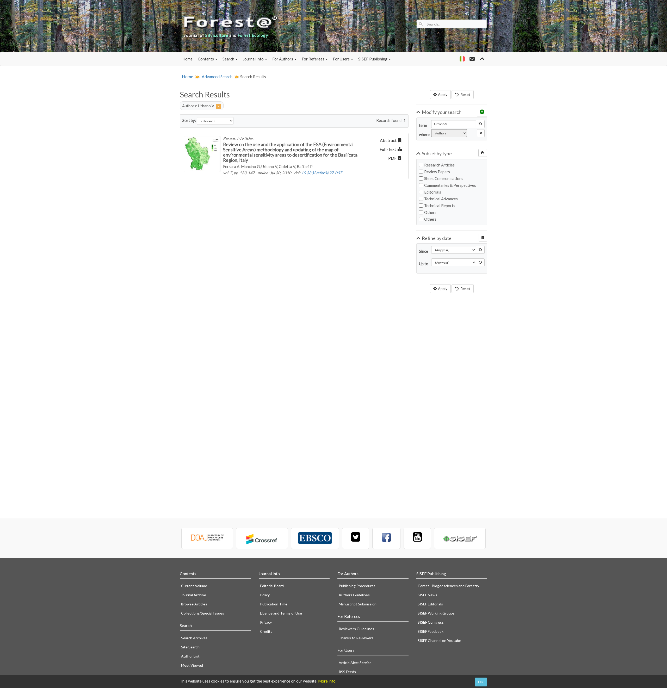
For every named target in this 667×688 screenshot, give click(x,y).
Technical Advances (441, 198)
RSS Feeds (347, 672)
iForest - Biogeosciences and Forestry (448, 586)
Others (430, 212)
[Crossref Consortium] (262, 538)
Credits (266, 631)
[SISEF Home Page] (460, 538)
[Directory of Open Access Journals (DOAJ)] (207, 538)
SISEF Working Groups (436, 613)
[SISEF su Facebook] (386, 538)
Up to (423, 263)
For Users (341, 59)
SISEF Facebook (430, 631)
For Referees (313, 59)
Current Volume (194, 586)
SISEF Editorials (430, 604)
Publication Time (273, 604)
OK (481, 682)
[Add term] (482, 112)
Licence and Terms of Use (281, 613)
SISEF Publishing (373, 59)
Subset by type (437, 153)
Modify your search (441, 112)
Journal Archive (193, 595)
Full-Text (389, 149)
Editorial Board (272, 586)
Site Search (190, 647)
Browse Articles (194, 604)
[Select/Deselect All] (482, 153)
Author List (190, 656)
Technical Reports (439, 205)
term (423, 125)
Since (423, 251)
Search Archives (194, 638)
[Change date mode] (483, 237)
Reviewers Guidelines (356, 629)
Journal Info (253, 59)
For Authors (283, 59)
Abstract (389, 140)
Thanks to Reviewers (356, 638)
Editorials (432, 192)
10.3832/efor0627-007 (321, 172)
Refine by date (437, 238)
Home (187, 59)
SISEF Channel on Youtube (439, 640)
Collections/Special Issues (202, 613)
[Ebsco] (315, 538)
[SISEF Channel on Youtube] (417, 538)
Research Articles (439, 165)
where (423, 134)
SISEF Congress (431, 622)
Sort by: (189, 120)
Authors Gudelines (354, 595)
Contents (206, 59)
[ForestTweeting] (355, 538)
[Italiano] (462, 58)
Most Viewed (192, 665)
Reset (465, 94)
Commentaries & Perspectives (450, 185)
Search (229, 59)
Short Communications (443, 178)
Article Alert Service (355, 662)
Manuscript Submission (357, 604)
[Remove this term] (481, 133)
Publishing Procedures (357, 586)
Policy (265, 595)
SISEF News (427, 595)
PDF (393, 158)
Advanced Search (217, 76)
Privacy (266, 622)
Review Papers (437, 171)
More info (327, 681)
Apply (442, 94)
